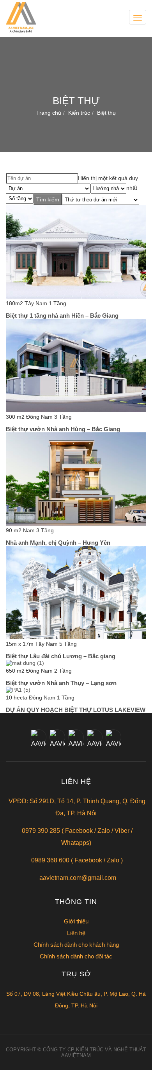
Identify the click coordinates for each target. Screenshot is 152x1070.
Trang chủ (48, 113)
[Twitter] (57, 737)
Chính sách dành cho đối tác (76, 956)
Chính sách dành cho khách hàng (76, 944)
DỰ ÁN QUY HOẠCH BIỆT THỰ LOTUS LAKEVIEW (75, 709)
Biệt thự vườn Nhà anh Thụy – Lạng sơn (61, 683)
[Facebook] (38, 737)
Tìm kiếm (47, 199)
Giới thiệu (76, 921)
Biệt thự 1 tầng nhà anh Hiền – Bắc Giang (62, 315)
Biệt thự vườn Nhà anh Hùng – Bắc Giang (63, 429)
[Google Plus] (76, 737)
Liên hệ (76, 933)
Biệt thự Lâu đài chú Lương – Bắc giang (60, 656)
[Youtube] (113, 737)
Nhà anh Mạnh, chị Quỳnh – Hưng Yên (58, 542)
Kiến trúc (79, 113)
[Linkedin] (95, 737)
